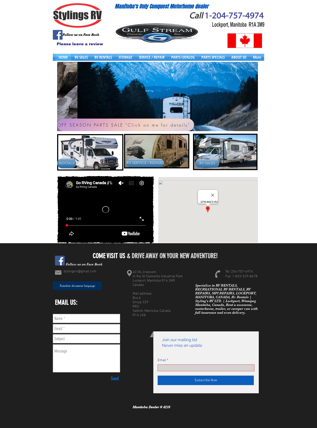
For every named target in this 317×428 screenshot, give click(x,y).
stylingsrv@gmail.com (80, 271)
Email (162, 360)
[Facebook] (58, 35)
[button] (157, 96)
